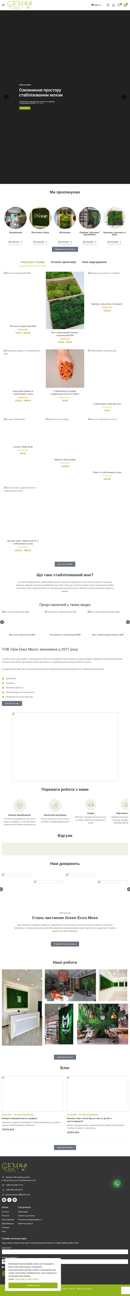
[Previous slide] (2, 1095)
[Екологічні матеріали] (55, 805)
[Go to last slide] (2, 622)
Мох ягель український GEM (23, 326)
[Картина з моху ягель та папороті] (107, 286)
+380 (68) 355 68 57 (14, 1190)
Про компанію (8, 1220)
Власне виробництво (20, 815)
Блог (4, 1231)
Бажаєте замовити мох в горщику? (19, 1118)
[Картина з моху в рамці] (65, 437)
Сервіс (90, 813)
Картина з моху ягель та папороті (107, 304)
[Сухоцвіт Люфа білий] (23, 430)
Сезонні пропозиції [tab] (63, 262)
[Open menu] (3, 5)
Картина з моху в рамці (65, 460)
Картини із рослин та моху (114, 233)
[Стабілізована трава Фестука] (107, 374)
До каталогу (24, 108)
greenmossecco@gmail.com (18, 1195)
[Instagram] (4, 1200)
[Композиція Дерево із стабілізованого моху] (23, 368)
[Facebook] (9, 1200)
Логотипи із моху (40, 232)
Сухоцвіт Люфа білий (23, 447)
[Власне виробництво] (19, 805)
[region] (33, 1274)
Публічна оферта (25, 1224)
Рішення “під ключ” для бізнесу (90, 233)
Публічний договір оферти (26, 1279)
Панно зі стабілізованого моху (107, 472)
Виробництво (8, 1224)
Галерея (5, 1227)
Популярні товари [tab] (33, 262)
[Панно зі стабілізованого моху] (107, 443)
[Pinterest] (15, 1200)
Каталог (5, 1212)
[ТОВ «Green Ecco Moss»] (19, 5)
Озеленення (15, 232)
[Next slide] (128, 622)
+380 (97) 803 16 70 (14, 1185)
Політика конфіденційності (30, 1220)
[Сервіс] (90, 804)
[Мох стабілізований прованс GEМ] (108, 621)
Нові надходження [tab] (94, 262)
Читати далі (8, 1129)
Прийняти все (33, 1285)
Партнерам (23, 1212)
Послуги (5, 1216)
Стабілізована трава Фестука (107, 404)
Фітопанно (65, 232)
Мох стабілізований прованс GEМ (107, 635)
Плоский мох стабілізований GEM (65, 635)
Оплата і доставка (26, 1216)
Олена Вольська (25, 1115)
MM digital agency (85, 1289)
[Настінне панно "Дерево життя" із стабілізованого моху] (23, 511)
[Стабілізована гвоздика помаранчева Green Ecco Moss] (65, 368)
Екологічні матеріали (55, 815)
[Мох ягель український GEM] (23, 297)
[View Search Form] (107, 5)
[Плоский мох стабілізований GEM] (65, 621)
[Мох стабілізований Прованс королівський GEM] (65, 300)
